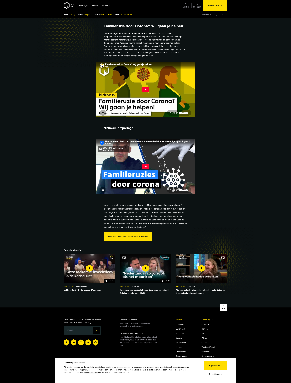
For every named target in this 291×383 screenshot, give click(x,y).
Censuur (205, 342)
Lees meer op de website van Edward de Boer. (128, 236)
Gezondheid (181, 342)
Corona (179, 338)
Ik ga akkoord (215, 365)
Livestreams (181, 351)
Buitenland (180, 328)
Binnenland (180, 324)
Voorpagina (83, 5)
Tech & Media (181, 356)
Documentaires (208, 356)
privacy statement (91, 372)
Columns (205, 324)
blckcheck (206, 351)
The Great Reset (208, 347)
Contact (224, 14)
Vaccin (204, 333)
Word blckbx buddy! (209, 14)
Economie (180, 333)
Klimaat (179, 347)
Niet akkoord (214, 374)
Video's (95, 5)
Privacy (205, 338)
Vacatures (106, 5)
